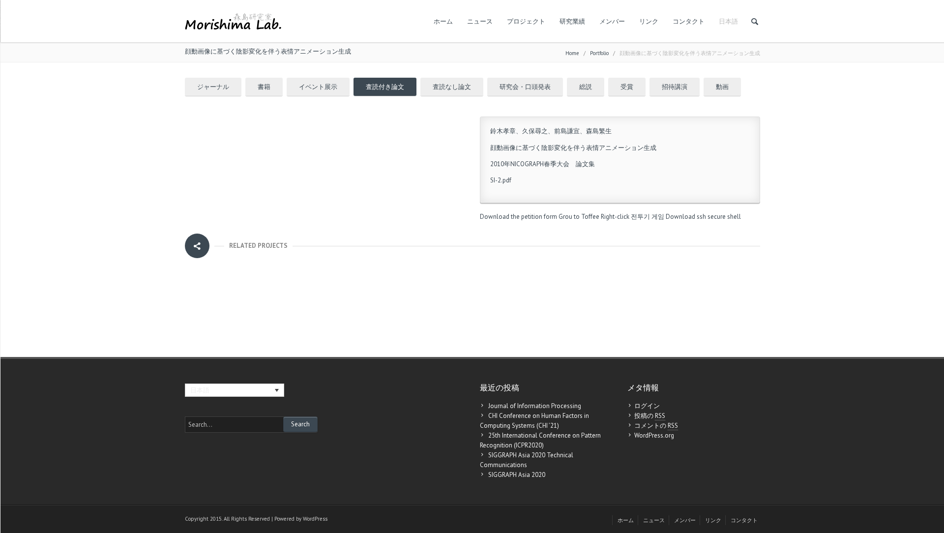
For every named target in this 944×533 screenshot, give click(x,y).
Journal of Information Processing (534, 406)
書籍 (264, 87)
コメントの (656, 425)
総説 (585, 87)
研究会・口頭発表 (525, 87)
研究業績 (572, 21)
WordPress (315, 518)
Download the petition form (518, 216)
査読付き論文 (385, 87)
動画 (722, 87)
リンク (648, 21)
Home (572, 53)
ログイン (647, 406)
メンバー (612, 21)
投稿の (649, 416)
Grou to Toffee (579, 216)
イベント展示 (318, 87)
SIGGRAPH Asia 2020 (516, 475)
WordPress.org (654, 435)
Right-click (615, 216)
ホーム (443, 21)
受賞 (626, 87)
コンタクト (689, 21)
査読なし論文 (452, 87)
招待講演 (674, 87)
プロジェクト (526, 21)
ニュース (480, 21)
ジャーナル (213, 87)
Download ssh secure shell (703, 216)
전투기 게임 (647, 216)
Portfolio (599, 53)
